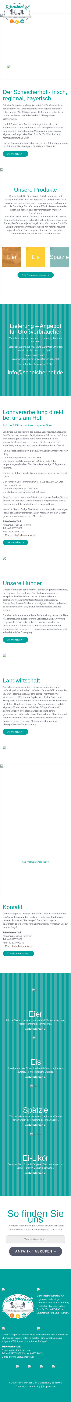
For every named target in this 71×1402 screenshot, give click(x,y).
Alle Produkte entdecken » (35, 275)
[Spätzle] (35, 1106)
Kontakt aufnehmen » (18, 953)
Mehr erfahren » (15, 154)
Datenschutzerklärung (28, 1386)
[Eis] (35, 1058)
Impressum (49, 1386)
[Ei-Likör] (35, 1154)
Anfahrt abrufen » (35, 1251)
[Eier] (35, 1010)
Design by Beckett (50, 1382)
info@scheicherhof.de (35, 372)
